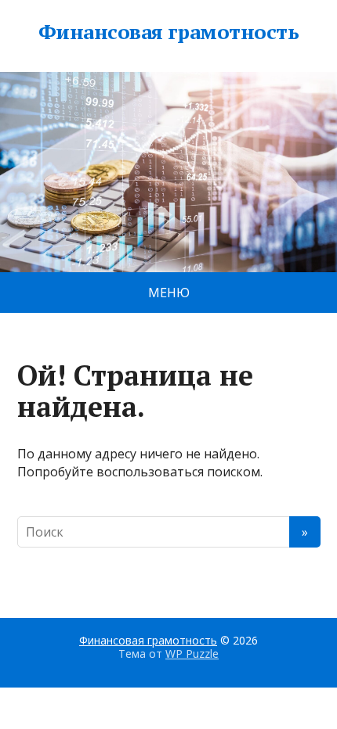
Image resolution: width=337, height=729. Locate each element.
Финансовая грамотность (168, 32)
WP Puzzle (192, 653)
